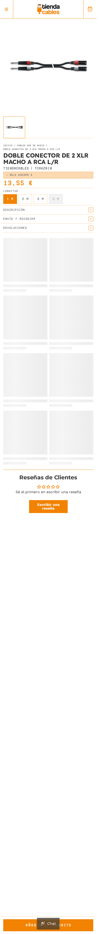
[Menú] (6, 9)
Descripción (14, 209)
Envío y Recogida (19, 218)
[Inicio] (48, 9)
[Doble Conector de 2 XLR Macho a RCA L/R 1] (14, 127)
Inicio (8, 145)
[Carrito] (90, 9)
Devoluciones (15, 227)
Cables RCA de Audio (30, 145)
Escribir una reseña (48, 506)
